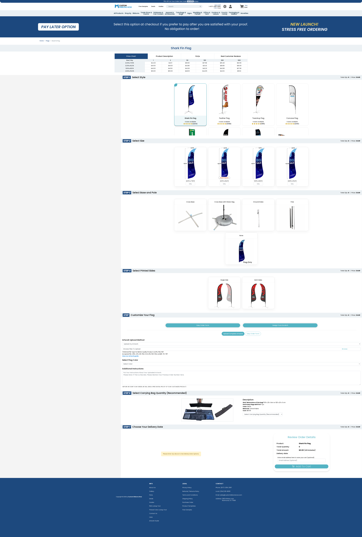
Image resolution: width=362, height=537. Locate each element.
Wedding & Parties (197, 13)
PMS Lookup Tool (154, 506)
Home (42, 41)
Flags (47, 41)
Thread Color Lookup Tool (158, 510)
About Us (152, 487)
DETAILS (196, 1)
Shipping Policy (187, 499)
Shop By (128, 13)
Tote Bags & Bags (181, 13)
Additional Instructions (132, 368)
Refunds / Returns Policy (190, 491)
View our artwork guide (130, 356)
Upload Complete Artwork (233, 334)
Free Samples (143, 6)
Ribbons (136, 13)
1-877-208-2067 (215, 6)
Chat (219, 8)
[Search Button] (200, 6)
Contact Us (153, 513)
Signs (189, 13)
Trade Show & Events (146, 13)
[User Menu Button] (225, 6)
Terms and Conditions (190, 495)
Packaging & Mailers (234, 13)
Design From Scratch (280, 325)
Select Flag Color (130, 360)
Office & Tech (206, 13)
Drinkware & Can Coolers (158, 13)
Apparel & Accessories (170, 13)
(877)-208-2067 (226, 487)
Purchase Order (187, 502)
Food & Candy (224, 13)
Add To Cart (303, 466)
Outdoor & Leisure (216, 13)
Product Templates (189, 506)
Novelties (244, 13)
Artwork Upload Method (133, 340)
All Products (118, 13)
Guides (161, 6)
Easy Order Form (203, 325)
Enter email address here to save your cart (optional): (296, 457)
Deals (153, 6)
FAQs (151, 495)
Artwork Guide (154, 521)
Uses (151, 517)
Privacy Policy (186, 487)
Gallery (151, 491)
